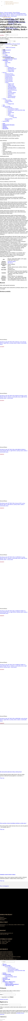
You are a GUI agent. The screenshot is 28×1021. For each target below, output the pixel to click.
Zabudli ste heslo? (4, 999)
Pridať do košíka (4, 42)
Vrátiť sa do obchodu (10, 47)
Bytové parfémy (8, 118)
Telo (6, 63)
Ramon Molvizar (11, 97)
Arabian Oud (11, 67)
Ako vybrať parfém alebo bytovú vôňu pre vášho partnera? (11, 771)
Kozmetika (5, 60)
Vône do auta (11, 115)
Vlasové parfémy (9, 81)
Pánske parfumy (9, 78)
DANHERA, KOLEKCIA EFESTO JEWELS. (7, 874)
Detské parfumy (9, 77)
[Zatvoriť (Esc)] (4, 1019)
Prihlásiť (11, 997)
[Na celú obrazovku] (1, 1019)
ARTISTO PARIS (11, 86)
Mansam (10, 95)
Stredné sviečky (8, 101)
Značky (7, 66)
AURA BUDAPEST (7, 50)
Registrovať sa (3, 1016)
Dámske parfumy (9, 73)
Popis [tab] (4, 123)
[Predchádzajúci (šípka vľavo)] (0, 1020)
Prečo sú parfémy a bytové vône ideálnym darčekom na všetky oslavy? (13, 823)
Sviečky (4, 98)
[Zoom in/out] (0, 1019)
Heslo (1, 994)
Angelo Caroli (11, 83)
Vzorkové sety (6, 121)
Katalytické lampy (7, 56)
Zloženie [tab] (5, 126)
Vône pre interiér (7, 17)
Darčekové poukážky (10, 75)
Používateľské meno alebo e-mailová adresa (10, 990)
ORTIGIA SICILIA (11, 96)
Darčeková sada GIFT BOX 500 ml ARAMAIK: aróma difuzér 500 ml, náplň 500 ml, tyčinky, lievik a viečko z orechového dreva (13, 720)
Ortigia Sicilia (11, 71)
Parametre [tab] (5, 127)
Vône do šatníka (9, 975)
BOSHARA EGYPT (12, 68)
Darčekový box (8, 76)
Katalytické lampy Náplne (11, 58)
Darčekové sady (8, 57)
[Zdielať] (3, 1019)
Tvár (6, 65)
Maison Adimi (11, 70)
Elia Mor (15, 117)
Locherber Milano (12, 92)
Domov (1, 12)
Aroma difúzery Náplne (13, 108)
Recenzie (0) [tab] (5, 128)
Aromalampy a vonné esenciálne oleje (16, 110)
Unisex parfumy (8, 80)
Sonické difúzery (11, 968)
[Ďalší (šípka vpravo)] (1, 1020)
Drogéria (7, 120)
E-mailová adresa (4, 1004)
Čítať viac (2, 778)
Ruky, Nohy (7, 62)
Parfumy (5, 72)
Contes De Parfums (12, 90)
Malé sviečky (8, 100)
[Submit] (6, 36)
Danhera (10, 91)
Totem (9, 113)
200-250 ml (10, 262)
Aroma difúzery (16, 12)
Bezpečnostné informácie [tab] (8, 124)
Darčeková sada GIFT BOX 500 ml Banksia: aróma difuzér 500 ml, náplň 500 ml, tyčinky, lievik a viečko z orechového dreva (13, 343)
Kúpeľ (6, 61)
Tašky (4, 105)
